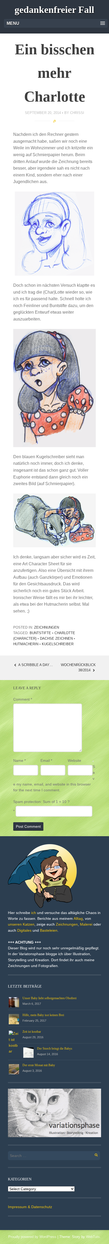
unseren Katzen (21, 924)
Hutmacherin (25, 644)
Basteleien (48, 930)
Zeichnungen (46, 627)
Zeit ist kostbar (31, 1032)
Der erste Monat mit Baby (38, 1065)
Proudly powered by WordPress (32, 1237)
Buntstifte (40, 633)
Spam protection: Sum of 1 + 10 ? (41, 802)
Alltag (78, 918)
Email (46, 760)
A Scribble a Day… (35, 665)
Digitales (24, 930)
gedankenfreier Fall (54, 9)
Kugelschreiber (58, 644)
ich (33, 913)
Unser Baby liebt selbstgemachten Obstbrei (49, 998)
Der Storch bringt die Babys (54, 1048)
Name (19, 760)
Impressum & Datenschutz (30, 1207)
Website (74, 760)
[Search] (93, 1154)
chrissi (77, 113)
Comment (22, 699)
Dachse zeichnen (56, 638)
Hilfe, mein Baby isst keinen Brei (43, 1015)
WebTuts (93, 1237)
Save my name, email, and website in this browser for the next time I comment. (54, 778)
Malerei (86, 924)
